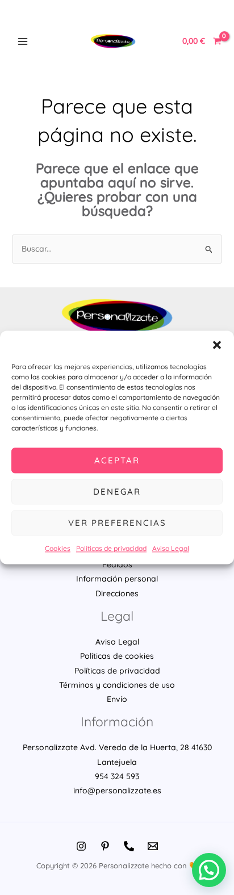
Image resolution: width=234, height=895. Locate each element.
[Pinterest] (105, 846)
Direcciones (117, 593)
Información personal (117, 579)
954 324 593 (117, 776)
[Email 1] (153, 846)
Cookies (57, 548)
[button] (217, 344)
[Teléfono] (129, 846)
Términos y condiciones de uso (117, 685)
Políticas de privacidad (111, 548)
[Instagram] (81, 846)
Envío (117, 699)
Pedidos (117, 564)
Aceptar (117, 460)
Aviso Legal (170, 548)
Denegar (117, 491)
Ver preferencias (117, 522)
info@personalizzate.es (117, 790)
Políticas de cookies (117, 656)
